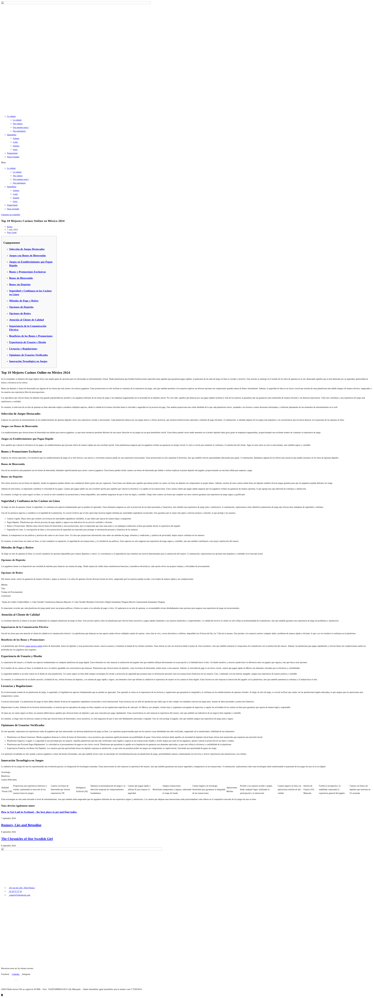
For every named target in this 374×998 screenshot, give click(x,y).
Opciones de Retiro (20, 313)
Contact (4, 940)
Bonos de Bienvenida (21, 278)
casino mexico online (34, 646)
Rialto (10, 227)
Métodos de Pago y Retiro (23, 300)
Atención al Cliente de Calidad (26, 319)
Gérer (15, 149)
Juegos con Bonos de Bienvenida (27, 255)
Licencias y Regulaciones (23, 348)
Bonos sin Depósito (20, 284)
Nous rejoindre (13, 157)
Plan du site (6, 983)
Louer (15, 142)
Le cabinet (11, 116)
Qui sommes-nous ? (21, 127)
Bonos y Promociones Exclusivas (27, 271)
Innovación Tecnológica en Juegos (28, 361)
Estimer (16, 146)
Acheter (16, 138)
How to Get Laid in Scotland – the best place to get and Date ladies (39, 812)
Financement (12, 153)
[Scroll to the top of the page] (2, 995)
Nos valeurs (17, 124)
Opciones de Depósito (21, 307)
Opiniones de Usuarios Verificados (28, 354)
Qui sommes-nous (8, 933)
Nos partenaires (19, 131)
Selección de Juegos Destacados (27, 249)
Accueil (4, 901)
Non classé (12, 232)
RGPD (19, 980)
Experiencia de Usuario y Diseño (27, 342)
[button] (187, 162)
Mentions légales (8, 980)
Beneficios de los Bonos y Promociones (31, 335)
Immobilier (11, 135)
